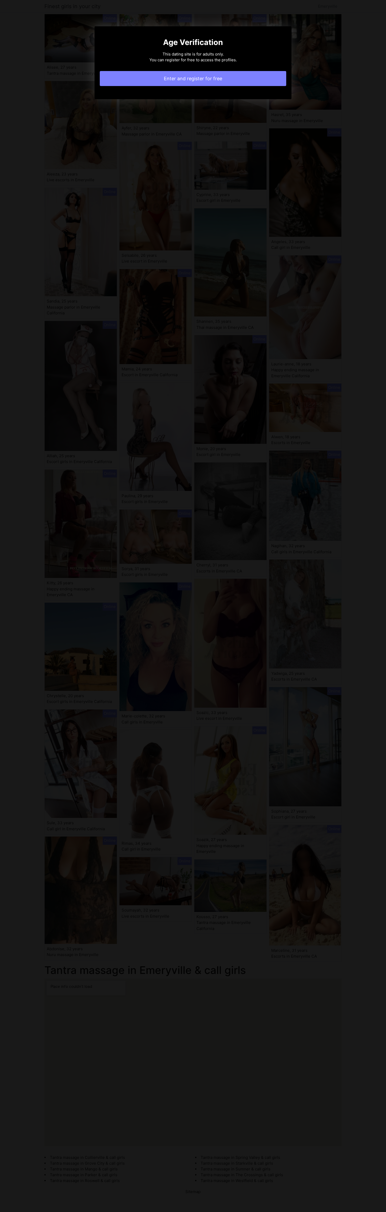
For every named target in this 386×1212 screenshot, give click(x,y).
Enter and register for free (193, 78)
